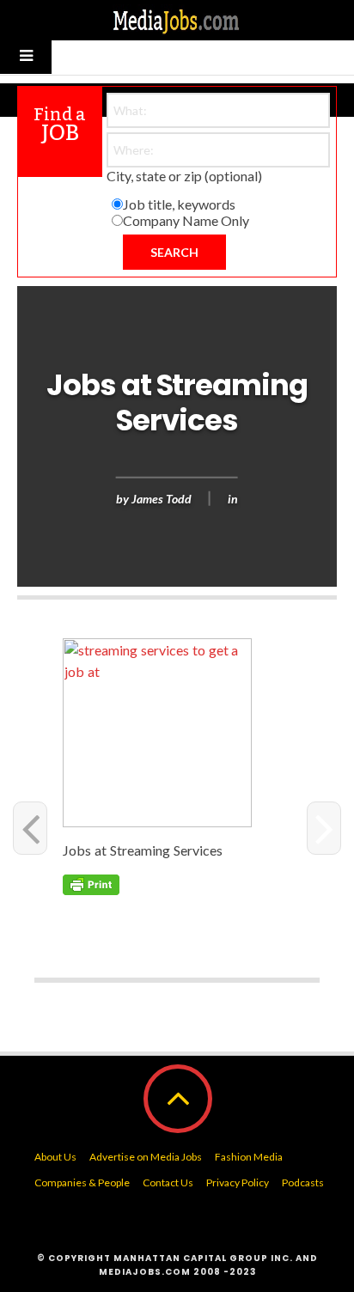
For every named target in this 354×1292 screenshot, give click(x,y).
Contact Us (168, 1182)
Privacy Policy (237, 1182)
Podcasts (303, 1182)
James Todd (161, 498)
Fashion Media (249, 1156)
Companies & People (82, 1182)
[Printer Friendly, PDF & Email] (91, 882)
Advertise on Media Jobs (145, 1156)
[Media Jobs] (177, 20)
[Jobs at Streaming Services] (179, 732)
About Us (55, 1156)
